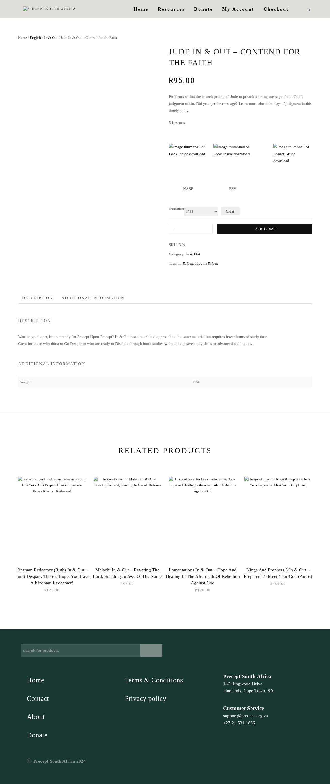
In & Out (50, 38)
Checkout (276, 9)
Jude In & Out (206, 263)
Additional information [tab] (93, 298)
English (35, 38)
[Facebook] (227, 764)
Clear (230, 211)
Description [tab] (37, 298)
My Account (238, 9)
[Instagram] (239, 764)
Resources (171, 9)
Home (141, 9)
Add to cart (266, 229)
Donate (203, 9)
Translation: (176, 208)
